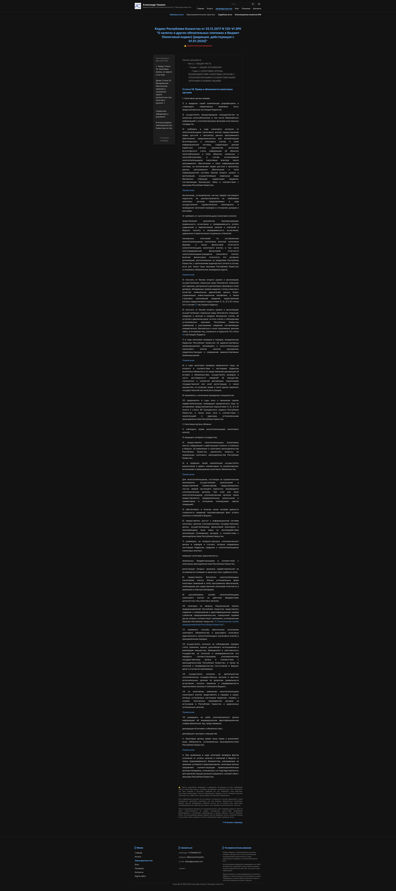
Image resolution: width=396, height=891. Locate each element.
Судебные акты (225, 14)
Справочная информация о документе (162, 114)
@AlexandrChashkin (195, 857)
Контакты (257, 8)
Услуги (210, 8)
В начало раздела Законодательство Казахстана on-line (164, 125)
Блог (237, 8)
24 (183, 334)
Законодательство (224, 8)
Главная (200, 8)
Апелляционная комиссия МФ (248, 14)
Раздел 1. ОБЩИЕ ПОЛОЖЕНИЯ (205, 67)
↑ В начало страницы (232, 822)
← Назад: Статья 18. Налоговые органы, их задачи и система (164, 70)
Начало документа (191, 60)
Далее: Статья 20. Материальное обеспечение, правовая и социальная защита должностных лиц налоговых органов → (163, 91)
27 (196, 304)
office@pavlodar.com (194, 861)
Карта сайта (140, 876)
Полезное (246, 8)
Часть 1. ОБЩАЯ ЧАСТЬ (199, 63)
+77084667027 (194, 853)
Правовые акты (177, 14)
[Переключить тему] (259, 4)
